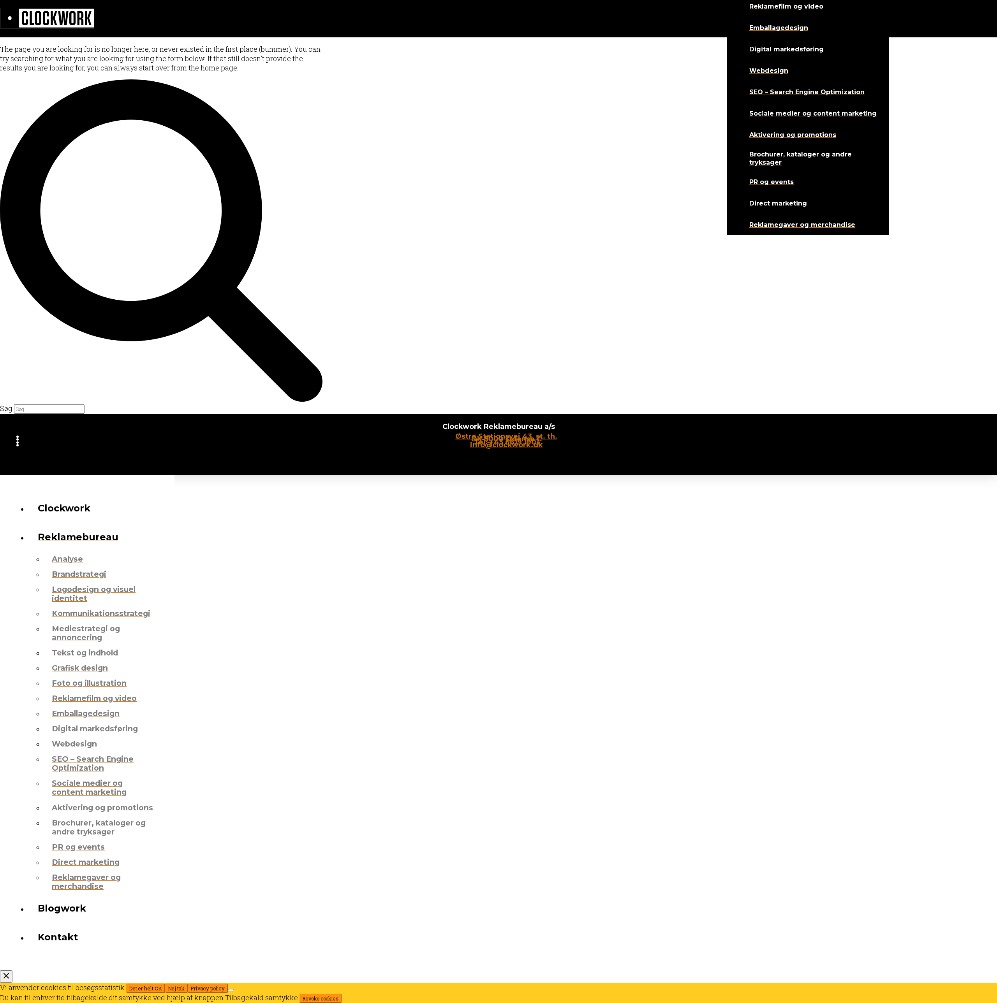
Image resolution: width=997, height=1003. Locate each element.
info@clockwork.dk (506, 445)
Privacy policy (208, 988)
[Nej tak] (231, 990)
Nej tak (176, 988)
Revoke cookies (320, 998)
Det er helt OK (145, 988)
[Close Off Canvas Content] (6, 976)
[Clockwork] (47, 19)
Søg (6, 408)
